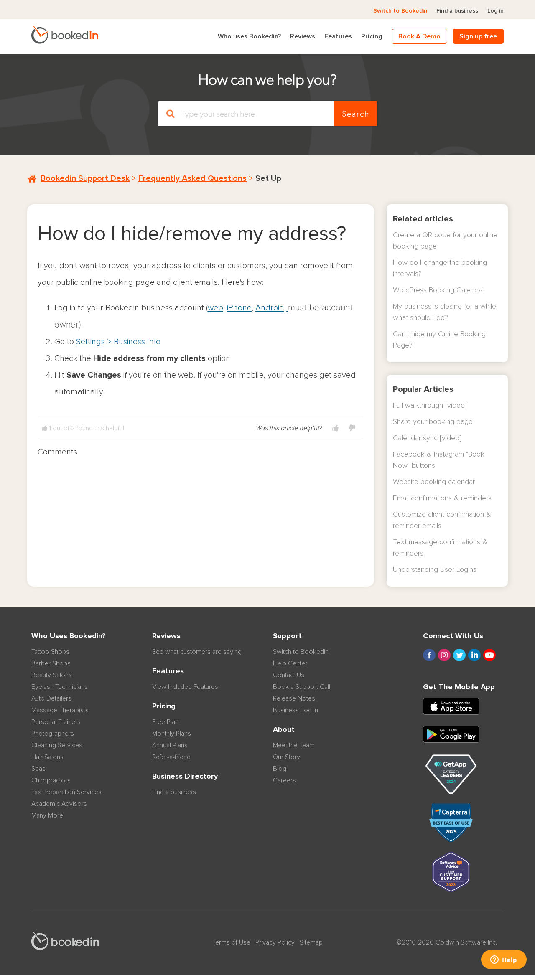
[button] (335, 428)
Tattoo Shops (50, 651)
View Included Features (185, 686)
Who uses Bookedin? (249, 36)
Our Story (286, 757)
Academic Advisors (59, 803)
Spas (38, 768)
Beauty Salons (51, 675)
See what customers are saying (197, 651)
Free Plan (165, 722)
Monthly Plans (171, 733)
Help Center (290, 663)
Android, (271, 308)
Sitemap (311, 942)
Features (338, 36)
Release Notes (294, 698)
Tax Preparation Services (66, 792)
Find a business (457, 11)
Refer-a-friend (171, 757)
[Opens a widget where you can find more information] (504, 960)
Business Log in (295, 710)
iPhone (239, 308)
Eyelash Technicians (59, 686)
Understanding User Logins (434, 570)
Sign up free (478, 36)
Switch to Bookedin (400, 11)
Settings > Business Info (118, 342)
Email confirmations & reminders (442, 498)
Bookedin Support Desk (85, 178)
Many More (47, 815)
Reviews (302, 36)
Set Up (268, 178)
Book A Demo (419, 36)
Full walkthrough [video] (430, 405)
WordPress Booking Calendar (438, 290)
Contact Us (288, 675)
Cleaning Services (56, 745)
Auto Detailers (51, 698)
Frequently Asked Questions (192, 178)
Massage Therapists (60, 710)
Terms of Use (231, 942)
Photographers (52, 733)
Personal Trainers (56, 722)
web (215, 308)
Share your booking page (433, 422)
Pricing (371, 36)
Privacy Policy (275, 942)
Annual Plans (170, 745)
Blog (279, 768)
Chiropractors (51, 780)
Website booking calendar (434, 482)
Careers (284, 780)
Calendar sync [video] (427, 438)
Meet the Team (294, 745)
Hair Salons (47, 757)
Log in (495, 11)
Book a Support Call (301, 686)
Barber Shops (51, 663)
